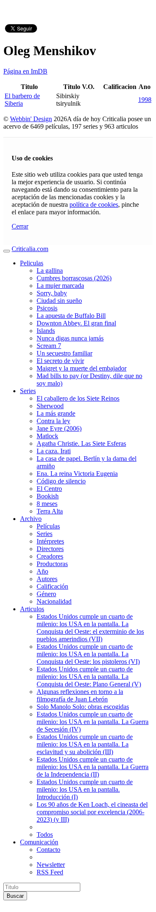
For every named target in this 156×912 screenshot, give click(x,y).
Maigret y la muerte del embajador (81, 368)
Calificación (52, 586)
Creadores (50, 556)
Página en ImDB (25, 71)
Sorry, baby (52, 293)
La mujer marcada (60, 285)
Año (42, 571)
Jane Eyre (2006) (59, 428)
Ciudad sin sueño (59, 300)
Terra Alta (50, 511)
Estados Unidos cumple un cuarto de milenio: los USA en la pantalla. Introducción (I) (85, 789)
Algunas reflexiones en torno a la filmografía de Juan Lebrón (80, 695)
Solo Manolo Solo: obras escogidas (83, 706)
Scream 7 (49, 345)
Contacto (48, 849)
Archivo (31, 518)
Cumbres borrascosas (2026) (74, 278)
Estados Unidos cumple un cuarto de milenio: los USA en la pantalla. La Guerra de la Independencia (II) (93, 767)
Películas (48, 526)
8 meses (47, 503)
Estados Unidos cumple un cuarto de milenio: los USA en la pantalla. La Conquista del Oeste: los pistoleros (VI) (88, 654)
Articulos (32, 608)
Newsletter (51, 864)
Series (28, 390)
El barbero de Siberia (22, 99)
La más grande (56, 413)
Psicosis (47, 308)
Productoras (52, 563)
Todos (45, 834)
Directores (50, 548)
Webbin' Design (31, 118)
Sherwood (50, 405)
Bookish (48, 496)
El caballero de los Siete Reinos (78, 398)
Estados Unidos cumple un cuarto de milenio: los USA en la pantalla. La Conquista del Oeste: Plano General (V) (89, 677)
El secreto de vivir (60, 360)
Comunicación (39, 842)
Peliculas (31, 263)
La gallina (50, 270)
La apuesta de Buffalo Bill (71, 315)
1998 (144, 99)
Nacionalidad (54, 601)
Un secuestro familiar (64, 353)
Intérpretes (50, 541)
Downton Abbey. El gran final (76, 323)
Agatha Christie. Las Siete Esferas (81, 443)
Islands (46, 330)
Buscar (15, 896)
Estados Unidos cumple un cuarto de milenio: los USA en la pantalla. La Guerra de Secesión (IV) (93, 722)
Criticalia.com (30, 248)
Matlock (47, 435)
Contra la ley (53, 420)
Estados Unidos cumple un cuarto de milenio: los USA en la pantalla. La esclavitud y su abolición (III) (85, 744)
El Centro (49, 488)
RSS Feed (50, 872)
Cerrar (20, 226)
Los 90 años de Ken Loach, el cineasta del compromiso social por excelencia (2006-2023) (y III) (92, 812)
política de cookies (93, 204)
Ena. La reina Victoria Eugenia (77, 473)
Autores (47, 578)
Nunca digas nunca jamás (70, 338)
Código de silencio (61, 481)
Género (46, 593)
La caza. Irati (54, 451)
